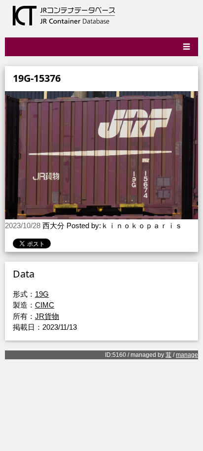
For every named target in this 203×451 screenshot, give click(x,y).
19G (42, 294)
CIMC (44, 305)
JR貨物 (47, 316)
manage (187, 354)
